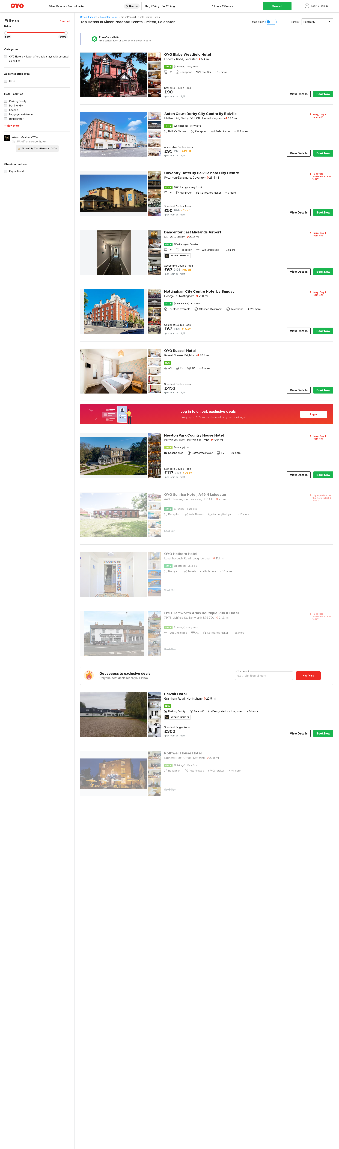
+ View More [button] (12, 125)
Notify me (308, 675)
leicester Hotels (109, 17)
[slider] (5, 33)
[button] (65, 21)
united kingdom (88, 17)
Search (277, 6)
